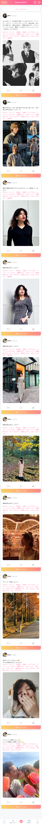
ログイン (4, 2)
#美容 (24, 32)
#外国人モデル (25, 36)
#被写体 (9, 38)
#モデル (5, 32)
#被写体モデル (19, 589)
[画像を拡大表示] (21, 63)
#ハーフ (11, 32)
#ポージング (30, 34)
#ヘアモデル (32, 32)
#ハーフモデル (14, 36)
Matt (9, 15)
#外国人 (18, 32)
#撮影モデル (20, 34)
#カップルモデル (16, 591)
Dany (9, 182)
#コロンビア (9, 589)
